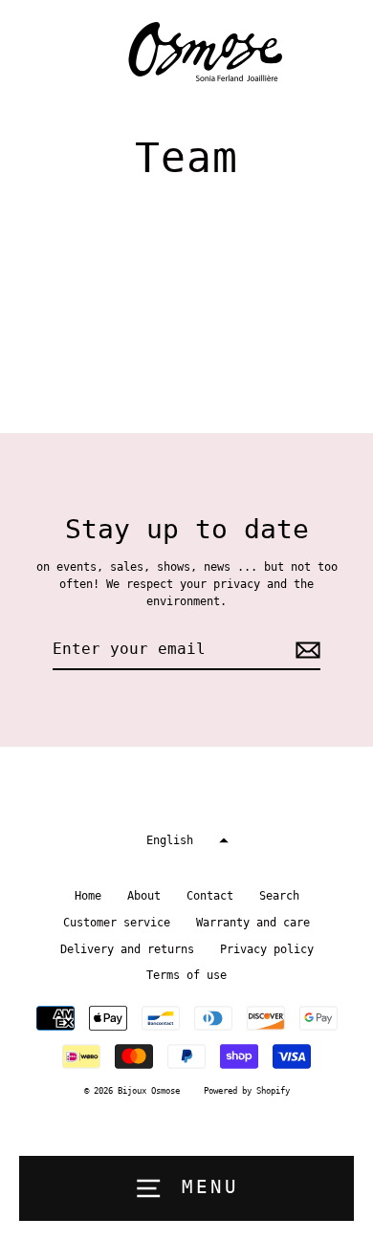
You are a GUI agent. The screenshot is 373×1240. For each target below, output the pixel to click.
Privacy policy (267, 949)
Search (279, 896)
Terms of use (186, 975)
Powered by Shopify (247, 1091)
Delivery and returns (127, 949)
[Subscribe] (305, 650)
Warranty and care (253, 922)
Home (88, 896)
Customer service (116, 922)
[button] (186, 841)
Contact (209, 896)
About (144, 896)
